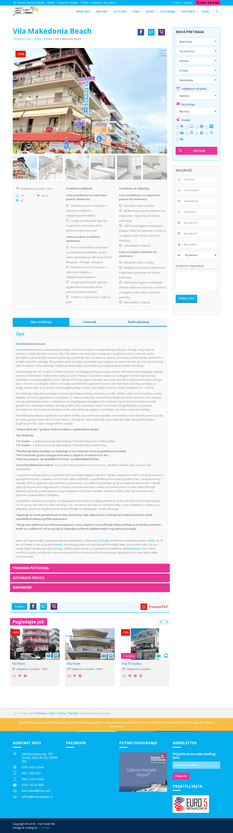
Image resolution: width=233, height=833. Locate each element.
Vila (18, 344)
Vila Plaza (18, 664)
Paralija (104, 540)
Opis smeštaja (41, 322)
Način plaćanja (138, 322)
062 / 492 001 (31, 773)
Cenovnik (89, 322)
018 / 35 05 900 (33, 785)
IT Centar (44, 827)
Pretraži (199, 150)
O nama (176, 2)
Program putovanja (31, 568)
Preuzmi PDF (158, 607)
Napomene (22, 587)
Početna (18, 39)
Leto (28, 39)
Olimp (151, 540)
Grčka (37, 39)
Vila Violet (73, 664)
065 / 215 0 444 (33, 779)
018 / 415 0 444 (33, 767)
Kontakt (187, 2)
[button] (162, 101)
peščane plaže (131, 548)
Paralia (48, 39)
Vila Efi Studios (132, 664)
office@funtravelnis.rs (37, 797)
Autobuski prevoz (28, 578)
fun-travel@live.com (36, 791)
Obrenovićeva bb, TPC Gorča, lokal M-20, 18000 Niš (40, 757)
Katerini (58, 544)
